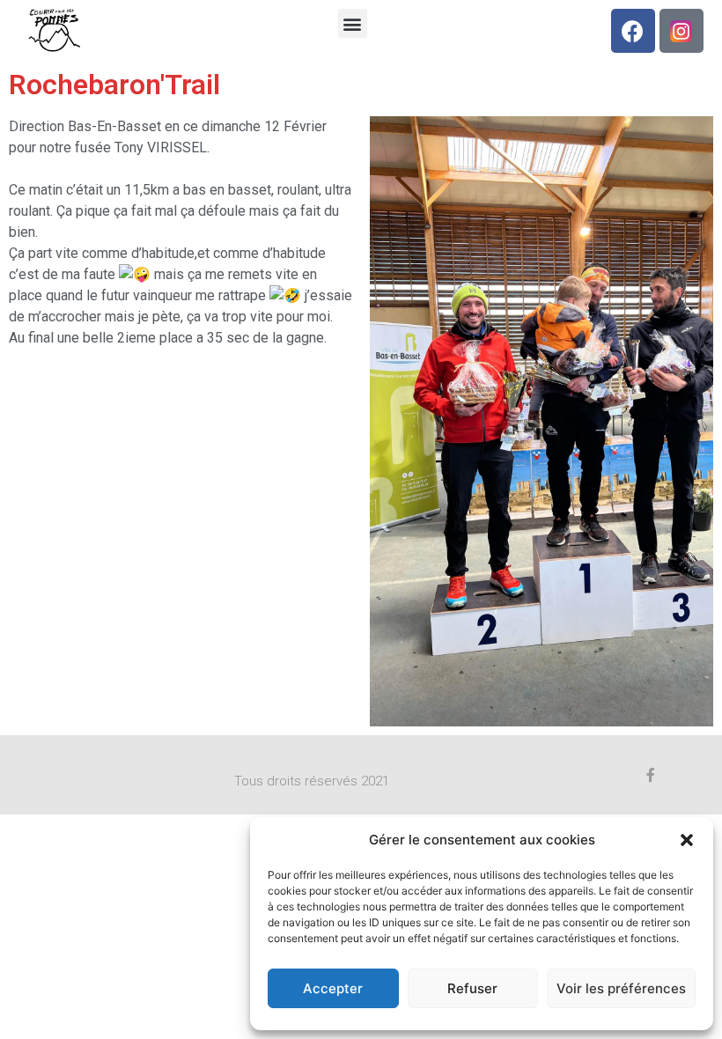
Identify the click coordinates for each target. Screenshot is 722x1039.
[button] (687, 840)
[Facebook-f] (651, 775)
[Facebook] (633, 31)
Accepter (333, 988)
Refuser (472, 988)
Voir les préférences (621, 988)
